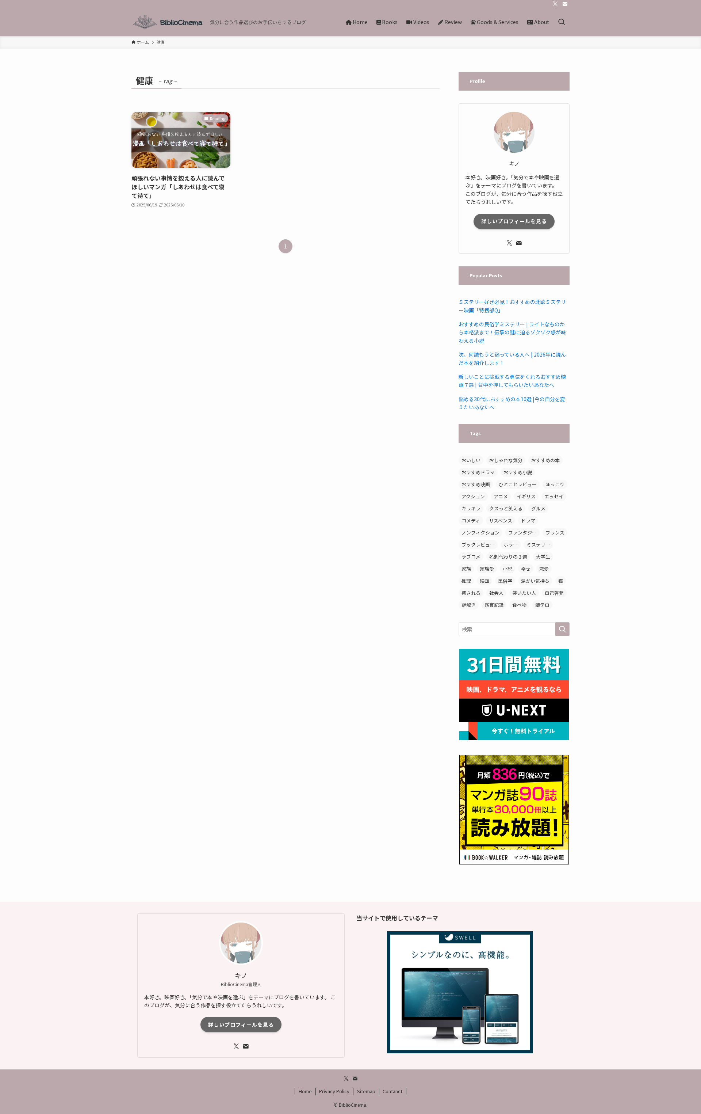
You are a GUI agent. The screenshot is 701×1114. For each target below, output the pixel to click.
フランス (554, 532)
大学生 (543, 556)
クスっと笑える (505, 508)
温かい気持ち (535, 580)
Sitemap (366, 1091)
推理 (466, 580)
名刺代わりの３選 (508, 556)
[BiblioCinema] (167, 22)
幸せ (525, 568)
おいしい (470, 460)
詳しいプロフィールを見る (514, 221)
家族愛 (487, 568)
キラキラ (470, 508)
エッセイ (553, 496)
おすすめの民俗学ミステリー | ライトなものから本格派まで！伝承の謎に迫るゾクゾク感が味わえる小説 (512, 332)
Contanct (392, 1091)
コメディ (470, 520)
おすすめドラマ (478, 472)
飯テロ (542, 604)
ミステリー (538, 544)
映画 (484, 580)
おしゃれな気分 (505, 460)
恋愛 (544, 568)
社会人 (496, 592)
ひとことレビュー (518, 484)
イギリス (526, 496)
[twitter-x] (555, 4)
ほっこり (554, 484)
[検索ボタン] (561, 22)
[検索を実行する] (562, 629)
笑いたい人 (524, 592)
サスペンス (500, 520)
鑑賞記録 (493, 604)
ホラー (510, 544)
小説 (507, 568)
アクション (473, 496)
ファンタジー (522, 532)
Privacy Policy (334, 1091)
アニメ (501, 496)
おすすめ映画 (475, 484)
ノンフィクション (480, 532)
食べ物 (519, 604)
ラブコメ (470, 556)
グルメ (538, 508)
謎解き (468, 604)
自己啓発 (554, 592)
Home (305, 1091)
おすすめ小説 (517, 472)
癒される (470, 592)
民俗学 (505, 580)
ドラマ (528, 520)
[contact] (565, 4)
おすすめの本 (545, 460)
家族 (466, 568)
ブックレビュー (478, 544)
